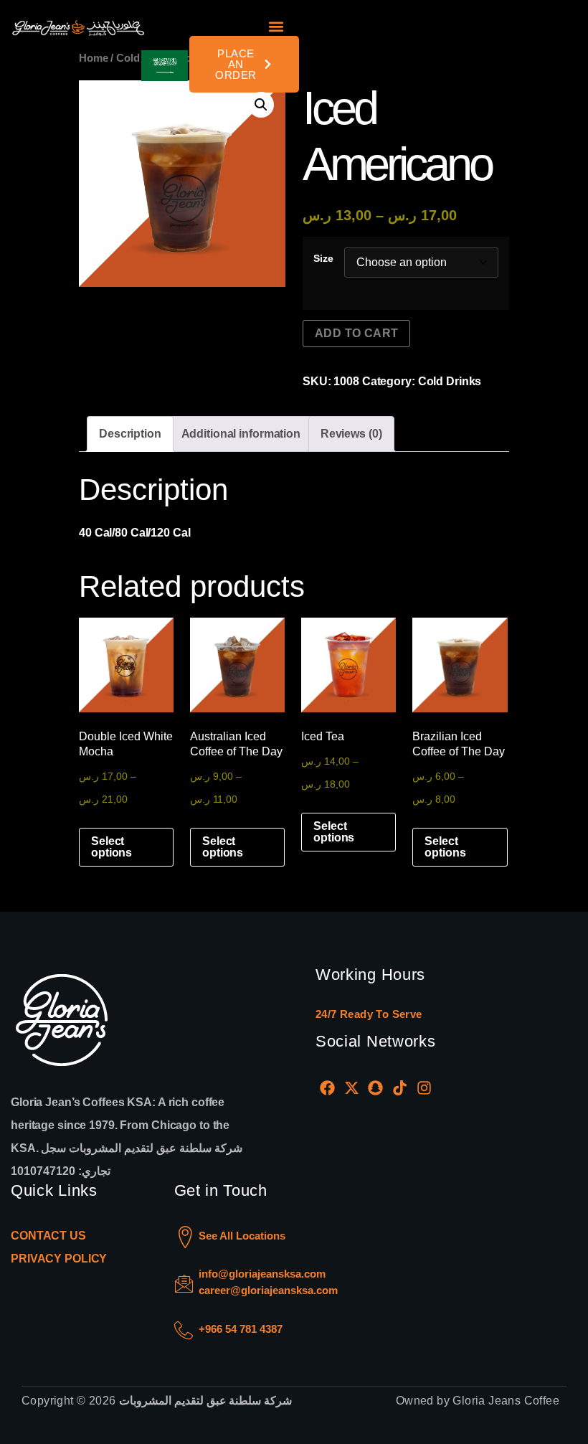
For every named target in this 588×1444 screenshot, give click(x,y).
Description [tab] (130, 434)
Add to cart (356, 333)
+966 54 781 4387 (241, 1329)
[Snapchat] (376, 1087)
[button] (276, 27)
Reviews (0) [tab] (351, 434)
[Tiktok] (400, 1087)
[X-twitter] (352, 1087)
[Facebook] (328, 1087)
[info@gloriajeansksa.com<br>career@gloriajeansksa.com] (184, 1283)
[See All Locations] (185, 1237)
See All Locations (242, 1236)
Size (323, 258)
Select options (111, 847)
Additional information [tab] (240, 434)
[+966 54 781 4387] (183, 1330)
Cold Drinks (450, 381)
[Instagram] (424, 1087)
